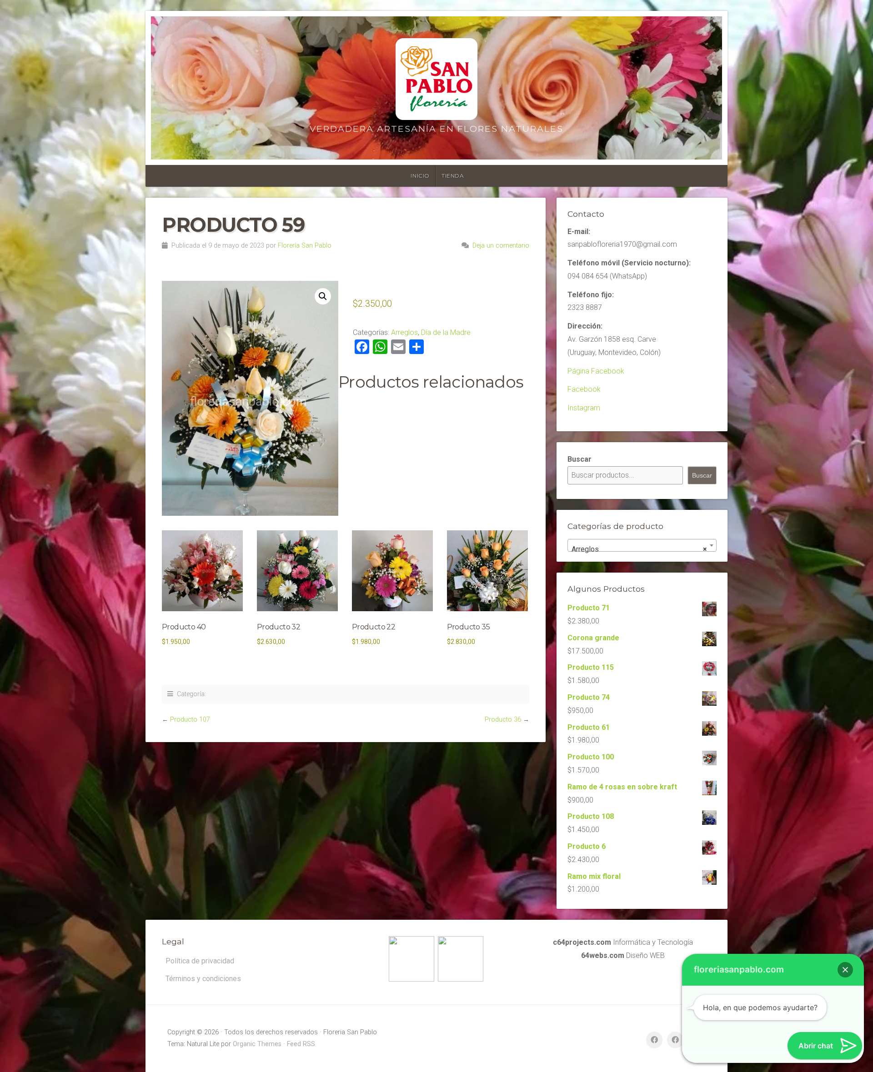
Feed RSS (301, 1044)
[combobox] (642, 545)
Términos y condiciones (203, 978)
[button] (323, 296)
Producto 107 (190, 719)
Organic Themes (257, 1044)
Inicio (420, 175)
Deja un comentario (500, 245)
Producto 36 (503, 719)
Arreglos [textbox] (639, 549)
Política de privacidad (200, 961)
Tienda (453, 175)
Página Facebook (595, 371)
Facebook (584, 389)
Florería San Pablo (304, 245)
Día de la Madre (446, 332)
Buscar (579, 459)
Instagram (583, 408)
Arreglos (404, 332)
